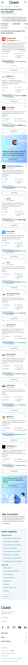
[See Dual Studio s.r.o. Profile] (4, 325)
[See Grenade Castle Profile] (4, 39)
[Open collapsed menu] (2, 2)
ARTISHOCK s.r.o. (11, 446)
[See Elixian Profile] (4, 199)
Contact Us (4, 621)
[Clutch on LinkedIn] (25, 627)
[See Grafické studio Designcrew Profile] (4, 167)
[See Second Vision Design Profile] (4, 294)
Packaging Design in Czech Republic (13, 561)
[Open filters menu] (25, 27)
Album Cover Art (7, 568)
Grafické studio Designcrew (14, 166)
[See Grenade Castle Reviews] (12, 40)
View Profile (14, 70)
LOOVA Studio (10, 385)
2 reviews (18, 40)
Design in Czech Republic (10, 548)
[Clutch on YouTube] (19, 627)
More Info (13, 65)
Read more (4, 85)
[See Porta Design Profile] (4, 108)
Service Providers (6, 641)
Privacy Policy (4, 647)
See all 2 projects (6, 51)
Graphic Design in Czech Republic (12, 538)
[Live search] (25, 2)
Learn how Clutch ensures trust (19, 20)
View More (6, 596)
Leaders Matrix (16, 24)
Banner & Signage (8, 574)
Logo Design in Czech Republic (11, 541)
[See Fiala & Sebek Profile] (4, 232)
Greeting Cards (7, 581)
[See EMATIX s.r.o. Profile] (4, 77)
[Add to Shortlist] (25, 37)
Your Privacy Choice (5, 650)
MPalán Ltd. (10, 416)
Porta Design (10, 107)
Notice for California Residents (8, 653)
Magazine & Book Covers (10, 587)
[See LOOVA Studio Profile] (4, 386)
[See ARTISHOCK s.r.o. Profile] (4, 447)
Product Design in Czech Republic (12, 545)
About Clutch (4, 633)
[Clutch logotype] (14, 2)
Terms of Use (4, 655)
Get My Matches (12, 159)
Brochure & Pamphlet (9, 577)
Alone (8, 262)
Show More (23, 51)
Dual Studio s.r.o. (11, 325)
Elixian (8, 199)
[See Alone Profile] (4, 263)
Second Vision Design (12, 293)
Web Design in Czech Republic (11, 555)
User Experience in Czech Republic (12, 558)
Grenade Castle (11, 38)
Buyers (3, 637)
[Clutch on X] (8, 627)
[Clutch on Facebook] (2, 627)
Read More (7, 523)
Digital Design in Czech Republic (11, 551)
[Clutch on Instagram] (13, 627)
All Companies (5, 24)
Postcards (6, 591)
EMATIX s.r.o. (10, 76)
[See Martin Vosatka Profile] (4, 355)
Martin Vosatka (11, 354)
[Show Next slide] (25, 63)
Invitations (6, 584)
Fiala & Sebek (10, 231)
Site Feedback (5, 617)
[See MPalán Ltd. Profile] (4, 417)
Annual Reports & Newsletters (11, 571)
